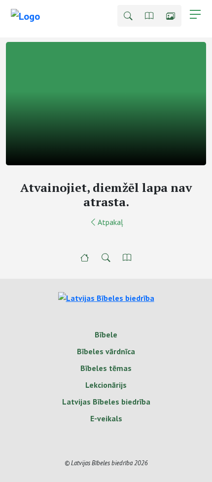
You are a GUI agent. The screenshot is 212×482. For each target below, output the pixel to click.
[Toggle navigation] (195, 14)
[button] (128, 16)
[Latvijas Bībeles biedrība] (106, 297)
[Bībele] (85, 257)
